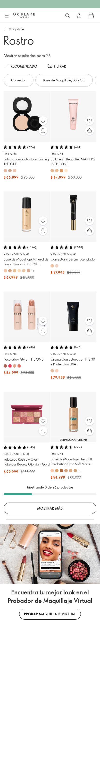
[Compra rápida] (43, 130)
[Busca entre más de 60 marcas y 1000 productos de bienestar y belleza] (67, 15)
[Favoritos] (43, 120)
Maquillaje (16, 29)
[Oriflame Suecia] (24, 15)
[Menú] (6, 16)
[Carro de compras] (91, 15)
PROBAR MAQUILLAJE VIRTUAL (50, 614)
